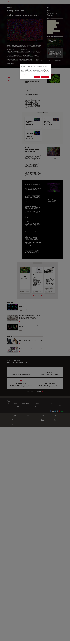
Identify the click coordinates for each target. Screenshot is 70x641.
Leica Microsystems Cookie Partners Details (26, 74)
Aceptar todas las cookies (45, 76)
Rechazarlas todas (37, 76)
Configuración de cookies (25, 76)
